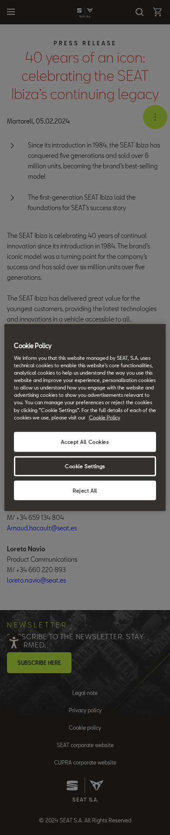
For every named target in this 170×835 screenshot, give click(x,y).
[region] (85, 417)
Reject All (85, 490)
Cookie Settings (85, 466)
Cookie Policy (104, 417)
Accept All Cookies (85, 441)
